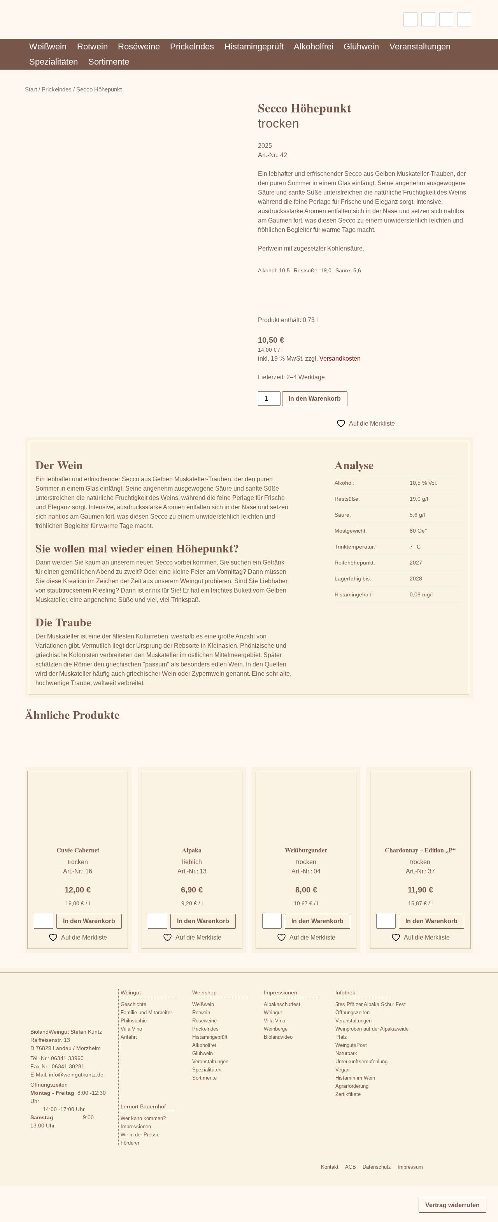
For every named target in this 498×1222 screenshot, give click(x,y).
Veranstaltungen (420, 46)
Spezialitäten (53, 62)
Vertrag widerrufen (452, 1205)
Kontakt (329, 1167)
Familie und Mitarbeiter (146, 1012)
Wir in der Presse (140, 1135)
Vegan (342, 1070)
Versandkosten (340, 358)
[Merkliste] (428, 19)
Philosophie (134, 1021)
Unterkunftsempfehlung (361, 1061)
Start (31, 89)
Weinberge (276, 1029)
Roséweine (139, 46)
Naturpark (346, 1053)
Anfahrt (129, 1037)
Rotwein (92, 46)
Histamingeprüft (254, 46)
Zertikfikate (348, 1094)
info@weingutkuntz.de (76, 1074)
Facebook (447, 1168)
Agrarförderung (351, 1086)
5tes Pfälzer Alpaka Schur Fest (370, 1004)
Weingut (131, 992)
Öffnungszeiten (352, 1012)
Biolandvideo (278, 1037)
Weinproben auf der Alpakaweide (372, 1029)
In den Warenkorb (315, 398)
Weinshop (204, 992)
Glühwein (361, 46)
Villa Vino (131, 1029)
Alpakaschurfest (282, 1004)
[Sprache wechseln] (410, 19)
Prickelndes (192, 46)
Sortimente (108, 62)
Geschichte (133, 1004)
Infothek (345, 992)
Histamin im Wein (355, 1078)
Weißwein (48, 46)
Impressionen (280, 992)
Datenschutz (377, 1167)
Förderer (130, 1143)
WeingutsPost (351, 1045)
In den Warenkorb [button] (89, 921)
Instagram (433, 1168)
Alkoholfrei (313, 46)
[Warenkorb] (464, 19)
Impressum (410, 1167)
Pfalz (341, 1037)
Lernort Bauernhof (143, 1106)
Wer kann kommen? (143, 1118)
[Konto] (446, 19)
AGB (350, 1167)
